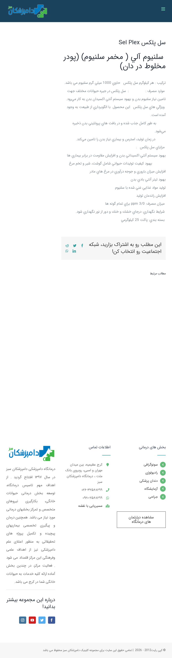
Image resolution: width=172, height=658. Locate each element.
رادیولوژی (151, 472)
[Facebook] (51, 620)
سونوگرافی (151, 464)
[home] (30, 449)
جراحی (153, 496)
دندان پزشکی (148, 480)
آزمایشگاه (151, 488)
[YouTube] (32, 620)
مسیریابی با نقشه (90, 506)
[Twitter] (42, 620)
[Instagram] (22, 620)
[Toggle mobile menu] (163, 9)
